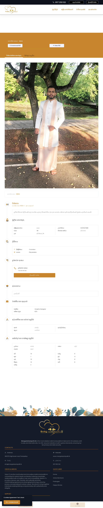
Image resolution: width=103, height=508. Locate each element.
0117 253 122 (60, 2)
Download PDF (16, 45)
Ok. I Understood (12, 502)
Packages (56, 481)
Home (55, 474)
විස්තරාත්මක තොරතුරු (13, 55)
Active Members (58, 478)
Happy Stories (57, 485)
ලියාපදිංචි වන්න (92, 2)
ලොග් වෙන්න (76, 2)
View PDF (57, 45)
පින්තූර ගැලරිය (29, 55)
